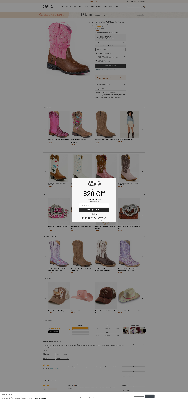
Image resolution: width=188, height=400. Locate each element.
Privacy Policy (42, 398)
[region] (94, 396)
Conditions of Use (33, 398)
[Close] (185, 396)
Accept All (150, 396)
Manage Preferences (139, 396)
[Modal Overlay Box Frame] (94, 200)
